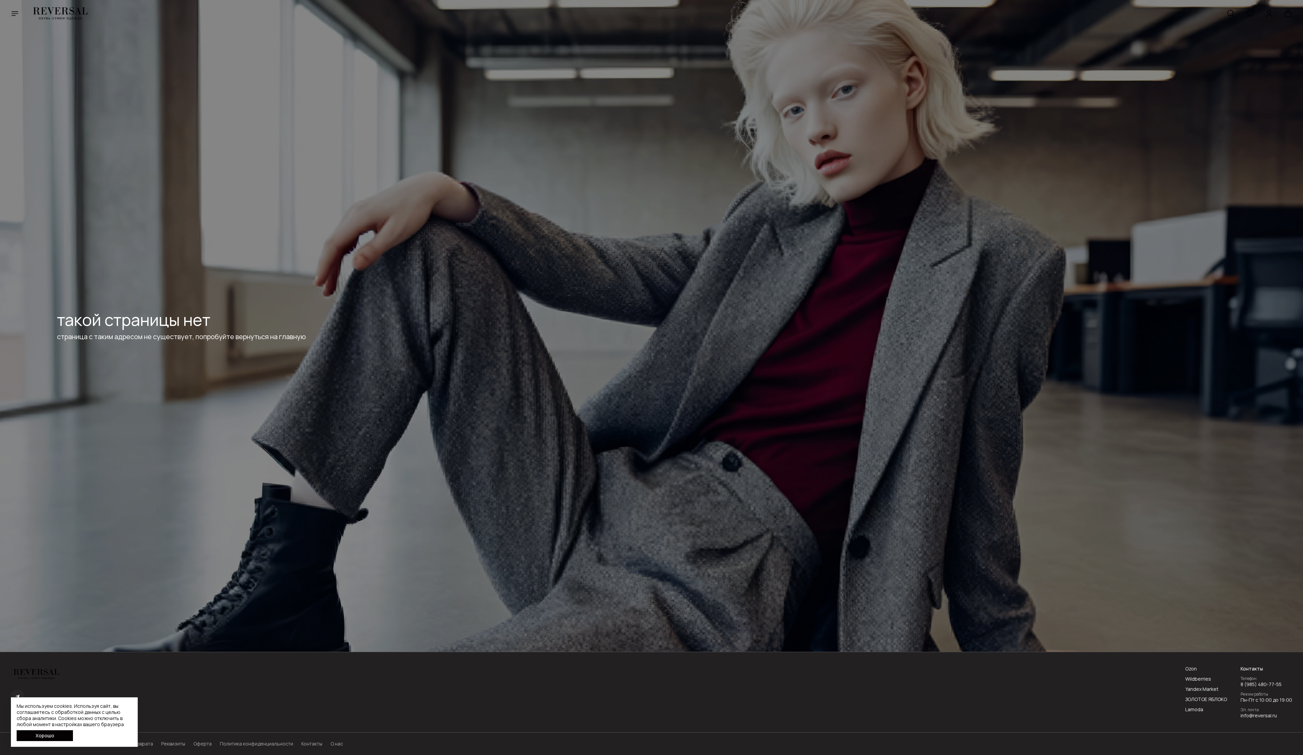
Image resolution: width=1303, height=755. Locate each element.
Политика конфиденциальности (256, 744)
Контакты (311, 744)
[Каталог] (15, 14)
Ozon (1191, 669)
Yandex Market (1202, 689)
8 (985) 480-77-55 (1261, 684)
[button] (1250, 14)
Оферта (202, 744)
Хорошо (45, 735)
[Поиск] (1231, 14)
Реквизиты (173, 744)
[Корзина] (1288, 14)
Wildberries (1198, 679)
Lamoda (1194, 709)
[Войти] (1269, 14)
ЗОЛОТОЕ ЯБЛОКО (1206, 699)
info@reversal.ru (1259, 716)
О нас (337, 744)
